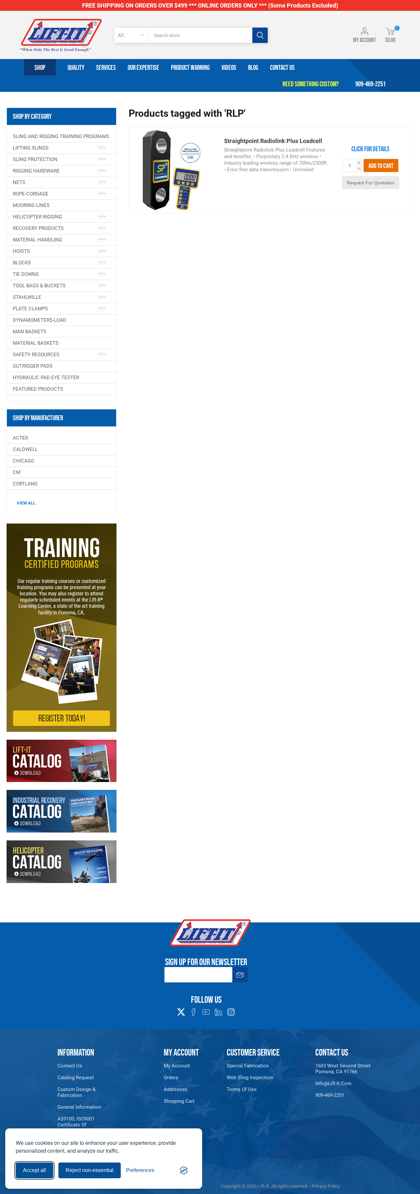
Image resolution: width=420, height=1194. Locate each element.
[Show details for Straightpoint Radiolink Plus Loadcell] (171, 170)
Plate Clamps (30, 309)
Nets (19, 182)
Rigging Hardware (36, 171)
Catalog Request (75, 1078)
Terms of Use (242, 1089)
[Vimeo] (218, 1012)
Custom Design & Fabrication (76, 1092)
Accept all (34, 1170)
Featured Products (38, 389)
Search (260, 35)
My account (364, 40)
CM (16, 472)
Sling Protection (35, 159)
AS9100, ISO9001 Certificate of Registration (75, 1125)
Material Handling (37, 240)
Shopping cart (179, 1101)
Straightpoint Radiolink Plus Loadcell (273, 140)
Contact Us (69, 1066)
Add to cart (380, 165)
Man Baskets (29, 332)
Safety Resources (36, 355)
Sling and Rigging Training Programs (61, 136)
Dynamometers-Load (39, 320)
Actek (20, 438)
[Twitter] (181, 1010)
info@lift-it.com (333, 1083)
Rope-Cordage (31, 194)
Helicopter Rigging (37, 217)
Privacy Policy (326, 1186)
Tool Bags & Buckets (39, 286)
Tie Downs (26, 274)
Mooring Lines (31, 205)
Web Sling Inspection (250, 1078)
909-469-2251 (329, 1095)
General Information (79, 1107)
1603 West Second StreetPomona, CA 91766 (342, 1069)
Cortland (25, 484)
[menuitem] (81, 1066)
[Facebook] (193, 1012)
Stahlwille (27, 297)
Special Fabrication (248, 1066)
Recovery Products (38, 228)
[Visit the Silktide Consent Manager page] (184, 1170)
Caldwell (25, 449)
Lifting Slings (31, 148)
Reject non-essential (90, 1170)
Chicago (23, 461)
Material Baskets (35, 343)
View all (26, 503)
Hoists (21, 251)
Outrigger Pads (32, 366)
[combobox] (199, 35)
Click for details (370, 149)
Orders (171, 1078)
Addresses (175, 1089)
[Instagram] (231, 1012)
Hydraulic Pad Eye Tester (46, 378)
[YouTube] (206, 1012)
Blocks (22, 263)
